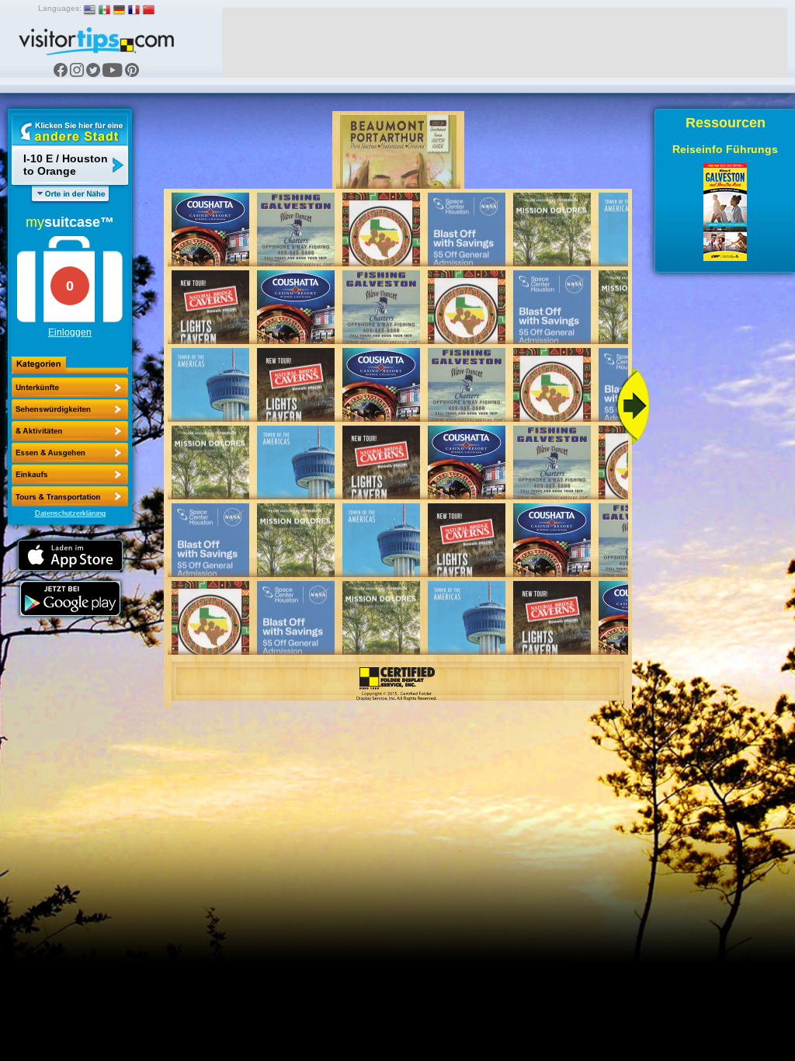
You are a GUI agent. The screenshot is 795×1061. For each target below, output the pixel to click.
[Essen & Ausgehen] (70, 431)
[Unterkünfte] (70, 387)
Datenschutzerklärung (70, 513)
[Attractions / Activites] (70, 409)
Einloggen (70, 332)
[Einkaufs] (70, 453)
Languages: (60, 8)
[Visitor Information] (70, 496)
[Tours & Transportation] (70, 474)
